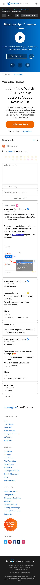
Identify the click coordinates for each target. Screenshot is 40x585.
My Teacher (8, 437)
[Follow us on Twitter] (5, 542)
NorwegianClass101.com (20, 569)
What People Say (10, 461)
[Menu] (3, 3)
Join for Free (20, 124)
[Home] (18, 5)
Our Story (7, 454)
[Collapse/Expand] (20, 140)
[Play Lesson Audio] (20, 37)
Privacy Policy (15, 573)
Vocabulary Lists (9, 430)
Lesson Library (6, 10)
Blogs (6, 477)
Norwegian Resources (11, 434)
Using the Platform (10, 504)
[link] (4, 15)
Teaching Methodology (12, 508)
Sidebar (29, 15)
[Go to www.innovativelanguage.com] (20, 560)
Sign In (11, 151)
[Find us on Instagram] (23, 542)
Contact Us (8, 514)
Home (6, 421)
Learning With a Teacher (12, 511)
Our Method (8, 451)
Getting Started (9, 495)
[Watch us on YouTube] (10, 542)
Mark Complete (16, 56)
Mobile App (8, 440)
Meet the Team (9, 458)
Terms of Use (25, 573)
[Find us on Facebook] (14, 542)
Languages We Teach (11, 471)
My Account (8, 501)
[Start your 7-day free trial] (10, 525)
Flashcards (8, 427)
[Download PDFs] (27, 65)
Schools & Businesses (11, 474)
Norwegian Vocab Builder (21, 10)
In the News (8, 467)
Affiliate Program (9, 480)
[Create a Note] (20, 65)
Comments (18, 74)
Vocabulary (6, 74)
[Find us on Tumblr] (19, 542)
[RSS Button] (4, 146)
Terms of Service (29, 579)
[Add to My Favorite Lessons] (12, 65)
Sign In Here (27, 131)
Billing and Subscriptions (12, 498)
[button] (36, 3)
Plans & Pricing (9, 464)
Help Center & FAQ (10, 491)
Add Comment (20, 198)
